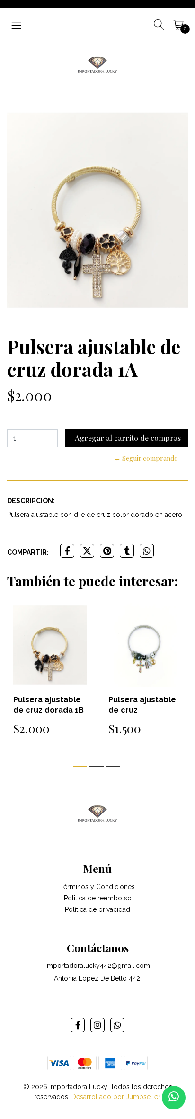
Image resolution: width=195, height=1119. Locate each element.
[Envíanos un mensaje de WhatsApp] (174, 1097)
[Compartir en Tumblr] (126, 550)
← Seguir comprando (146, 458)
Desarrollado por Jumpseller (115, 1096)
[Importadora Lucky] (97, 64)
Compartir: (28, 552)
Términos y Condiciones (97, 886)
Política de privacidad (97, 909)
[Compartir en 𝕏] (87, 550)
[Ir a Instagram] (97, 1025)
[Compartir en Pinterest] (107, 550)
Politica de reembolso (98, 898)
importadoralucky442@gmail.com (97, 965)
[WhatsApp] (117, 1025)
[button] (80, 766)
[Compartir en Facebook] (67, 550)
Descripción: (31, 501)
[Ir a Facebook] (77, 1025)
